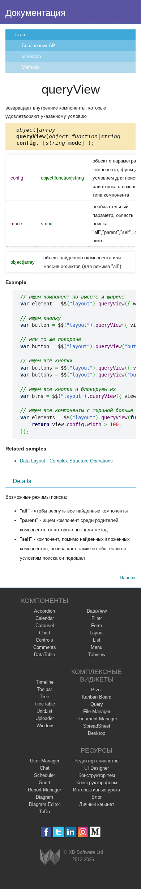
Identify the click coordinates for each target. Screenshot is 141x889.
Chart (44, 632)
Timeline (45, 682)
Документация (35, 13)
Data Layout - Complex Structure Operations (66, 461)
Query (96, 704)
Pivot (96, 689)
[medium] (95, 831)
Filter (96, 618)
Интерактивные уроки (96, 790)
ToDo (44, 811)
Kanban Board (96, 697)
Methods (31, 67)
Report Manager (44, 790)
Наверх (128, 577)
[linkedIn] (70, 831)
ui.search (31, 56)
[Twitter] (58, 831)
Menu (96, 647)
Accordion (44, 611)
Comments (44, 647)
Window (45, 725)
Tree (44, 696)
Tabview (96, 654)
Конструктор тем (96, 775)
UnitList (44, 711)
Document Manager (96, 718)
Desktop (96, 733)
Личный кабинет (96, 804)
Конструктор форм (96, 782)
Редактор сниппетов (96, 761)
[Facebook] (46, 831)
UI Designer (96, 768)
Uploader (44, 718)
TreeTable (44, 704)
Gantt (44, 782)
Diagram (44, 797)
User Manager (44, 761)
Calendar (44, 618)
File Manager (96, 711)
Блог (96, 797)
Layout (97, 632)
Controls (44, 640)
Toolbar (44, 689)
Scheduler (44, 775)
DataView (97, 611)
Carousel (44, 625)
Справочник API (39, 45)
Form (96, 625)
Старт (20, 34)
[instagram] (83, 831)
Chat (45, 768)
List (97, 640)
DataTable (44, 654)
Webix (50, 857)
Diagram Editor (44, 804)
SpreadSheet (96, 726)
